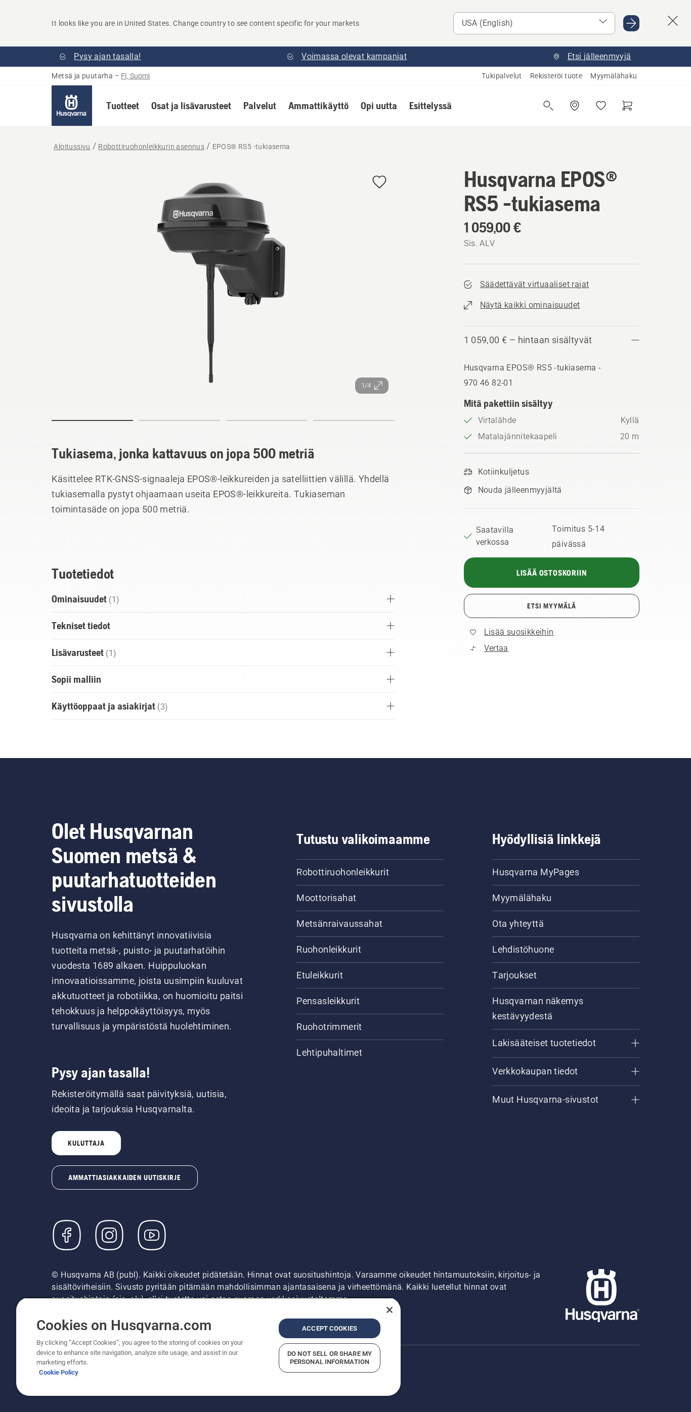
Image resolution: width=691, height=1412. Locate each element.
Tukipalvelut (502, 76)
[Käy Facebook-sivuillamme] (67, 1235)
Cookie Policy (58, 1372)
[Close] (389, 1310)
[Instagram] (109, 1235)
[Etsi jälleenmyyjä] (575, 105)
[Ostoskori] (627, 105)
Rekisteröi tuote (556, 76)
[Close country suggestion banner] (673, 21)
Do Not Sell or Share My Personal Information (329, 1358)
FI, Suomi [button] (135, 76)
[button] (122, 105)
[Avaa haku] (548, 105)
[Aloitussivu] (72, 105)
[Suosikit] (601, 105)
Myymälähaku (613, 76)
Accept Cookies (329, 1328)
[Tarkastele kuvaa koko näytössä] (223, 283)
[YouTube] (152, 1235)
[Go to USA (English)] (631, 23)
